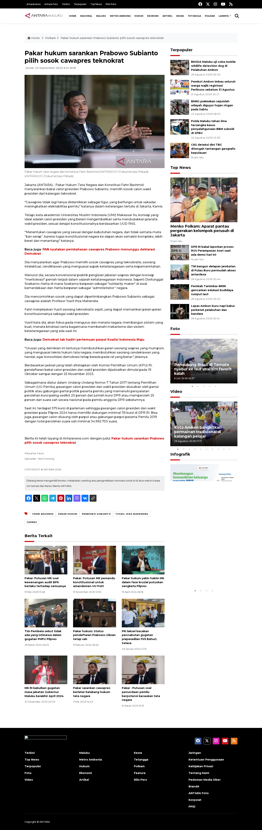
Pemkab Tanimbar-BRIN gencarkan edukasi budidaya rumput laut (212, 290)
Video (176, 391)
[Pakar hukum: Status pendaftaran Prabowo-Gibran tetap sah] (94, 612)
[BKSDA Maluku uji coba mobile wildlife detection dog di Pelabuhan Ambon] (179, 67)
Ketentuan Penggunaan (206, 759)
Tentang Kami (199, 773)
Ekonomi (153, 16)
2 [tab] (198, 386)
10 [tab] (230, 449)
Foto (175, 328)
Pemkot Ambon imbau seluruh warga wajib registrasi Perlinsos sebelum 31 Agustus (213, 85)
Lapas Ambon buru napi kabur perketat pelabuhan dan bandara (213, 310)
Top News (96, 4)
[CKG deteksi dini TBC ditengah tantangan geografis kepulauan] (179, 150)
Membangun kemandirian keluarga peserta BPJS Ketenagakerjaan (199, 573)
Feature (140, 773)
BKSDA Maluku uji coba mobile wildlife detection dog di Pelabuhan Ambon (213, 66)
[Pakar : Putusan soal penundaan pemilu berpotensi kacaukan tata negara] (143, 669)
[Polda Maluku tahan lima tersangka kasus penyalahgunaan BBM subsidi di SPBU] (179, 126)
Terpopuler (80, 4)
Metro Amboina (120, 16)
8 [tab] (218, 449)
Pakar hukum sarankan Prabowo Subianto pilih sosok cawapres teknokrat (112, 38)
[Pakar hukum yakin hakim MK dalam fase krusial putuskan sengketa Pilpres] (143, 560)
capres (32, 522)
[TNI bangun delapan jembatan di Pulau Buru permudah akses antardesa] (179, 272)
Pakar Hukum (67, 514)
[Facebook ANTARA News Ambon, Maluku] (200, 4)
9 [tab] (224, 449)
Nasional (86, 16)
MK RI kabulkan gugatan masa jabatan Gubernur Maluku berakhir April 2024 (44, 692)
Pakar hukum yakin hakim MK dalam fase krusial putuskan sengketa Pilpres (143, 582)
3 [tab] (204, 386)
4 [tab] (210, 386)
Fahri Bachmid (43, 514)
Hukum (138, 16)
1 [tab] (192, 386)
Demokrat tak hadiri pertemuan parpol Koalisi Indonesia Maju (93, 339)
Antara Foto (51, 4)
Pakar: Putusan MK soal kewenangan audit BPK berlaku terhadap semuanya (45, 582)
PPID (192, 806)
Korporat (195, 800)
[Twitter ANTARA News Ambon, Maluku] (208, 4)
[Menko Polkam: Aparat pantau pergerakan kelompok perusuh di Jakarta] (203, 200)
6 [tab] (207, 449)
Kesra (180, 16)
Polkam (210, 16)
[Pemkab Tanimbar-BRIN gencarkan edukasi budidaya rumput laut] (179, 291)
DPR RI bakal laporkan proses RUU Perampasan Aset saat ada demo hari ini (212, 251)
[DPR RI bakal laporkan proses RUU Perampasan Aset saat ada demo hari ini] (179, 252)
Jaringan (195, 753)
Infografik (180, 454)
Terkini (66, 4)
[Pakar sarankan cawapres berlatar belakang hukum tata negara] (94, 669)
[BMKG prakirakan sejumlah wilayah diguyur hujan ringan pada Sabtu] (179, 107)
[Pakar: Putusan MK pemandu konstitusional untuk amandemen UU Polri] (94, 560)
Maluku (101, 16)
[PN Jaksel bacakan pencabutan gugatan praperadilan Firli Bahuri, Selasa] (143, 612)
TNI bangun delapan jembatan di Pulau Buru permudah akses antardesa (213, 270)
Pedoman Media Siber (205, 779)
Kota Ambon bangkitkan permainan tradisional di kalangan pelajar (198, 432)
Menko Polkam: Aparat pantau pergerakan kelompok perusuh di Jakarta (202, 230)
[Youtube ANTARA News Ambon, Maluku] (223, 4)
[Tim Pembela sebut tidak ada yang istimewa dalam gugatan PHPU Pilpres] (46, 612)
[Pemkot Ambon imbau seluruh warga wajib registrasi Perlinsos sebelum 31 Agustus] (179, 87)
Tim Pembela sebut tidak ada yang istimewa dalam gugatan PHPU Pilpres (43, 635)
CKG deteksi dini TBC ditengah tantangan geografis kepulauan (213, 148)
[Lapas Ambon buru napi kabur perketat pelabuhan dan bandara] (179, 311)
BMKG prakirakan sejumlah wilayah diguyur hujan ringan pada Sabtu (212, 105)
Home (72, 16)
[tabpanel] (203, 361)
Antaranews (33, 4)
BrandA (194, 786)
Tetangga (194, 16)
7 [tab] (212, 449)
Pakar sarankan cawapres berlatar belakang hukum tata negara (91, 692)
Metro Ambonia (90, 759)
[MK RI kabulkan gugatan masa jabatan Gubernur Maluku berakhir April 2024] (46, 669)
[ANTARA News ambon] (44, 15)
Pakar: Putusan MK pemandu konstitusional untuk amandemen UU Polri (94, 582)
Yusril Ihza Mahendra (131, 514)
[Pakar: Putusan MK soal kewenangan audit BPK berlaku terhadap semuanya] (46, 560)
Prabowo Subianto (96, 514)
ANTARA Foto (199, 793)
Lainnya (224, 16)
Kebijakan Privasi (201, 766)
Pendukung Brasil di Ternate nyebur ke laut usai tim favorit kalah (203, 369)
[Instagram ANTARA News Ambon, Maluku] (215, 4)
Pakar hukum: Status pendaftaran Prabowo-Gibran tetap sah (94, 635)
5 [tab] (215, 386)
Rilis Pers (111, 4)
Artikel (167, 16)
